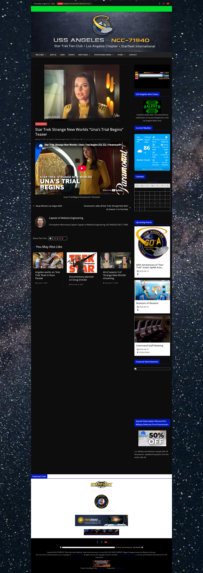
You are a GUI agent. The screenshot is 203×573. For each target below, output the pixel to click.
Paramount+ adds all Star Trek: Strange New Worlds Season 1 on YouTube (106, 208)
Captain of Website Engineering (59, 139)
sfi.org (105, 557)
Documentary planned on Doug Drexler (81, 278)
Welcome (40, 55)
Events (71, 55)
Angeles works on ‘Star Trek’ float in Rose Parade (47, 275)
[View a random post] (167, 55)
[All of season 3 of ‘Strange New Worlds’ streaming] (116, 254)
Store (120, 55)
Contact (133, 55)
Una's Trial (106, 139)
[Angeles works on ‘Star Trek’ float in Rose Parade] (48, 254)
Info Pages (83, 55)
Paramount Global (77, 555)
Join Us (53, 55)
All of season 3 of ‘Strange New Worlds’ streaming (114, 275)
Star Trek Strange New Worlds (92, 139)
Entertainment (41, 124)
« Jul (151, 215)
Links (62, 55)
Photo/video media (102, 55)
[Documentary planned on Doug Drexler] (82, 254)
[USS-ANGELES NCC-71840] (101, 13)
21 (162, 201)
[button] (45, 54)
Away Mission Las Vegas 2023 (49, 206)
